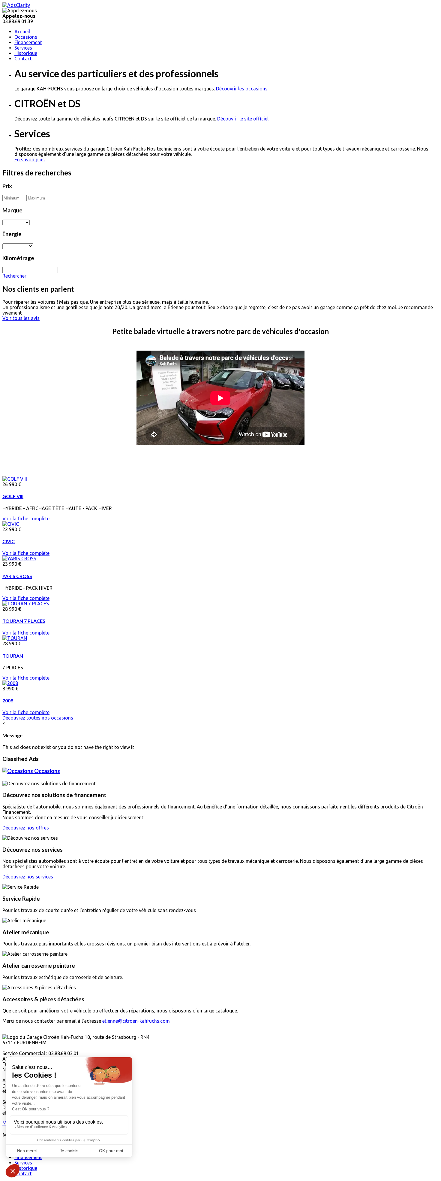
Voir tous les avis (21, 318)
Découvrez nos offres (25, 827)
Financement (28, 42)
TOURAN (12, 656)
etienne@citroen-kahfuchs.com (136, 1021)
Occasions (25, 37)
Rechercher (14, 276)
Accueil (22, 31)
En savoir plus (29, 159)
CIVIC (8, 541)
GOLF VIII (12, 496)
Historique (25, 53)
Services (23, 47)
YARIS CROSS (17, 576)
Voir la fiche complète (26, 518)
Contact (23, 58)
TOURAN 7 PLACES (23, 621)
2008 (7, 700)
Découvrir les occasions (242, 88)
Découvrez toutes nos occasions (37, 717)
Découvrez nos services (27, 876)
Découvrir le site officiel (242, 118)
